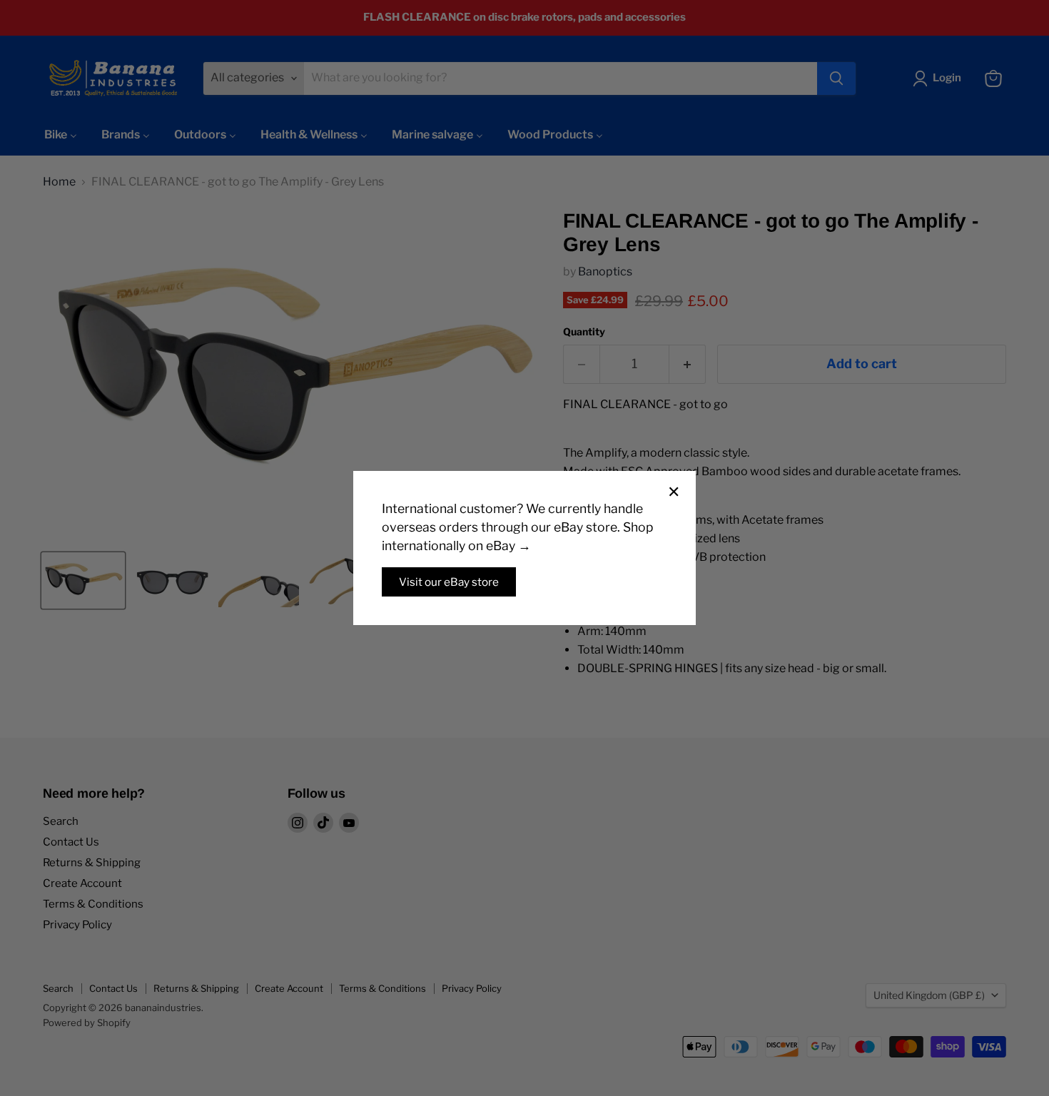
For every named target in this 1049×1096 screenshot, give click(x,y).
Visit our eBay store (449, 582)
